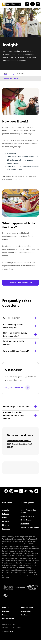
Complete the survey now (20, 282)
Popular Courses (27, 607)
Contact (24, 615)
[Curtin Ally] (20, 587)
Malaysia (5, 521)
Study (26, 4)
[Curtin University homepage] (11, 4)
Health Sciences (26, 520)
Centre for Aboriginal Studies (28, 511)
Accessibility (26, 611)
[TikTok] (36, 491)
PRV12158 (10, 631)
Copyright (5, 607)
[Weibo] (26, 491)
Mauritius (5, 525)
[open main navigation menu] (37, 4)
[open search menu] (32, 4)
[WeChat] (31, 491)
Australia (5, 510)
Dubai (4, 517)
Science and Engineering (29, 527)
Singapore (6, 529)
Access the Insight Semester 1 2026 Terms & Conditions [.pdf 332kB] (19, 443)
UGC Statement (8, 618)
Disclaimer (6, 611)
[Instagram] (11, 491)
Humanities (24, 523)
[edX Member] (5, 595)
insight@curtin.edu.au (14, 387)
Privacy (5, 615)
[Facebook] (6, 491)
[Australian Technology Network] (32, 587)
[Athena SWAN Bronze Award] (8, 587)
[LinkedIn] (21, 491)
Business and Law (27, 516)
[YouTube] (16, 491)
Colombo (5, 514)
